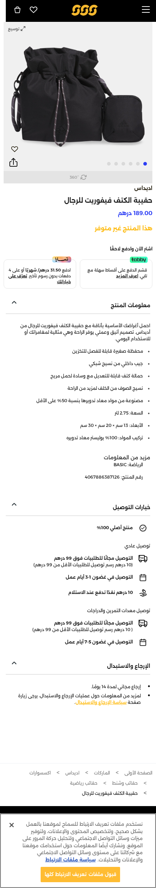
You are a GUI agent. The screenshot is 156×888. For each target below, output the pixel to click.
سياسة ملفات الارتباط (70, 860)
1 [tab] (145, 163)
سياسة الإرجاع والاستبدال (101, 702)
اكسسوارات (40, 773)
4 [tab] (123, 163)
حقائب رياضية (84, 783)
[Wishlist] (34, 9)
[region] (78, 850)
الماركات (102, 773)
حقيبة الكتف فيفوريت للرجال (110, 793)
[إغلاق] (12, 825)
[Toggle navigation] (146, 10)
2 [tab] (137, 163)
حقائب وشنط (125, 783)
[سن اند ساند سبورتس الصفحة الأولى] (84, 9)
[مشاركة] (13, 163)
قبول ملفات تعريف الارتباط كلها (80, 874)
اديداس (143, 188)
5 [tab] (116, 163)
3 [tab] (130, 163)
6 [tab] (108, 163)
